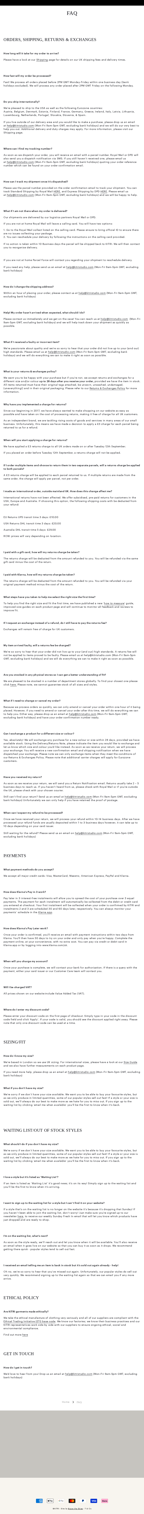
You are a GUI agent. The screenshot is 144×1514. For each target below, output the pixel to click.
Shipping (42, 59)
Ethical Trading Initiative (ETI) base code (29, 1321)
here (20, 1216)
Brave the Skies (75, 1508)
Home (66, 1401)
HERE (57, 191)
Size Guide (130, 1062)
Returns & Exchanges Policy (107, 388)
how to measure (114, 603)
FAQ (79, 1402)
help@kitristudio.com (20, 125)
